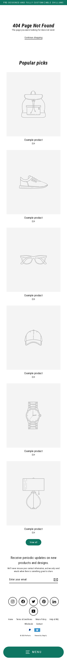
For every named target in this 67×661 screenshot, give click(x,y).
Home (10, 619)
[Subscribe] (55, 579)
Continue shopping (33, 37)
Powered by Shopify (41, 635)
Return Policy (41, 619)
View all (33, 542)
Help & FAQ (54, 619)
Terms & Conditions (24, 619)
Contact (39, 624)
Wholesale (29, 624)
